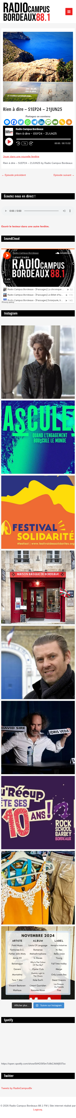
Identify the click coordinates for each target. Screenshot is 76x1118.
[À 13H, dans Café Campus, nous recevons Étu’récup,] (38, 812)
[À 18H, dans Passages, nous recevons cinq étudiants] (38, 512)
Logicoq (37, 1109)
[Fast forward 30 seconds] (32, 143)
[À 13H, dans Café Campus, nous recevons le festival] (38, 437)
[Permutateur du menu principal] (69, 11)
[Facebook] (14, 122)
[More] (69, 122)
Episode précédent (14, 175)
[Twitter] (21, 122)
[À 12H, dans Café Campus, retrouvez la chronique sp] (38, 662)
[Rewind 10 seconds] (18, 143)
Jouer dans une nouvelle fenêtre (21, 156)
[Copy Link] (62, 122)
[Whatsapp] (28, 122)
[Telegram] (34, 122)
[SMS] (48, 122)
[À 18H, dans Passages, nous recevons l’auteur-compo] (38, 737)
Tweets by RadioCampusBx (16, 1088)
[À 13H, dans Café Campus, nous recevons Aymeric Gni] (38, 587)
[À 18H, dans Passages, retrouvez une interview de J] (38, 362)
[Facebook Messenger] (7, 122)
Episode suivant (64, 175)
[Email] (55, 122)
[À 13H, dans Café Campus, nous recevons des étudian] (38, 887)
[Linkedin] (41, 122)
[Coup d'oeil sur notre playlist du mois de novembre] (38, 963)
